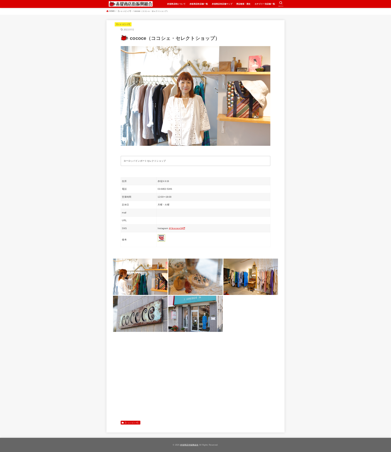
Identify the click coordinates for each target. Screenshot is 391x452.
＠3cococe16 (176, 228)
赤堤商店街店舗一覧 (199, 4)
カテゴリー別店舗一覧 (265, 4)
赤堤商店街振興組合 (189, 445)
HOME (112, 11)
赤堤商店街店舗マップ (222, 4)
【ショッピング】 (124, 11)
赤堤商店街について (176, 4)
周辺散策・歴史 (243, 4)
